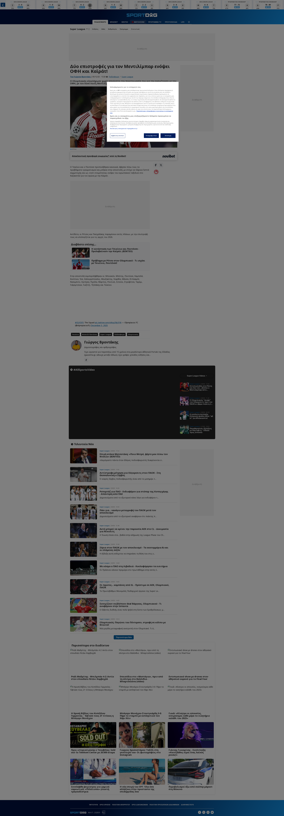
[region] (143, 112)
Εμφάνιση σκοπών (117, 135)
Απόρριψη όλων (151, 135)
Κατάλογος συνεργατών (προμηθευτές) (123, 128)
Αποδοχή (168, 135)
